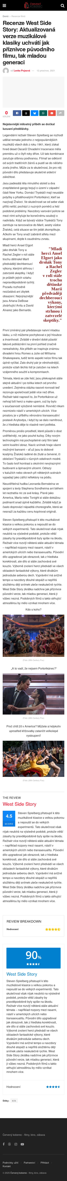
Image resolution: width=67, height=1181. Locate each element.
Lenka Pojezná (22, 70)
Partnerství (29, 1162)
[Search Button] (62, 5)
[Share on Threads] (26, 113)
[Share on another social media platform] (60, 113)
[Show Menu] (4, 5)
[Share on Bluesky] (34, 113)
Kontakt (7, 1166)
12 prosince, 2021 (46, 70)
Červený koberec (18, 1172)
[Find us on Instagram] (15, 1144)
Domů (6, 16)
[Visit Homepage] (33, 5)
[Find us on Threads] (9, 1144)
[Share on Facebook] (17, 113)
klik (14, 1100)
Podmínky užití (10, 1162)
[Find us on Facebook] (3, 1144)
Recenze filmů (18, 16)
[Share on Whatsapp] (43, 113)
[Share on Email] (52, 113)
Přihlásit (45, 1162)
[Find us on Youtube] (22, 1144)
